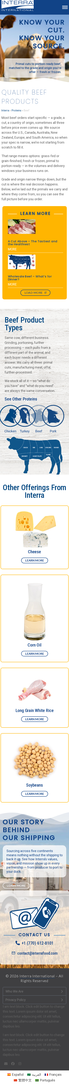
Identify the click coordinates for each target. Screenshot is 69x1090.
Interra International (37, 976)
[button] (65, 7)
